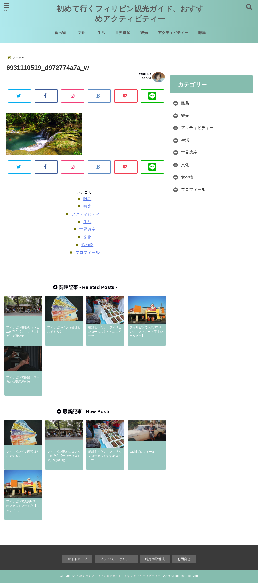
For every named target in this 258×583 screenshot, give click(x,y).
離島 (202, 32)
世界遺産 (122, 32)
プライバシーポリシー (116, 559)
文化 (83, 32)
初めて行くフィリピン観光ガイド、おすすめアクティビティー (130, 13)
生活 (101, 32)
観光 (144, 32)
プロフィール (87, 252)
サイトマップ (77, 559)
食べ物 (60, 32)
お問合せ (183, 559)
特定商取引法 (155, 559)
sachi (146, 78)
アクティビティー (173, 32)
